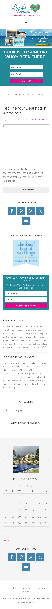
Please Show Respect (18, 357)
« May (6, 540)
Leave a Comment (36, 119)
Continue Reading (26, 190)
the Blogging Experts (26, 602)
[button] (4, 253)
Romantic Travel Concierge (26, 12)
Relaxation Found (16, 320)
